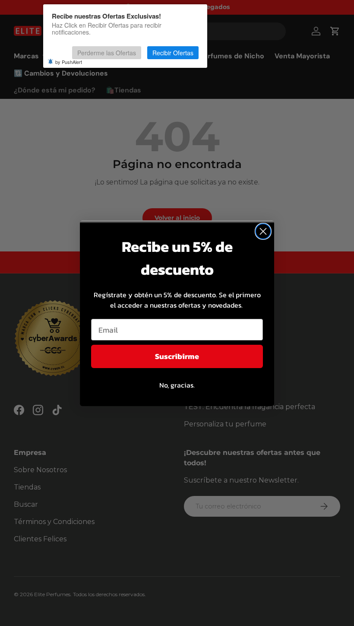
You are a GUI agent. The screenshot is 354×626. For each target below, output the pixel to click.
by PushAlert (68, 61)
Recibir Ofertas (172, 52)
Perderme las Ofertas (106, 52)
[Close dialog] (263, 231)
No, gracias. (177, 385)
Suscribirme (177, 356)
